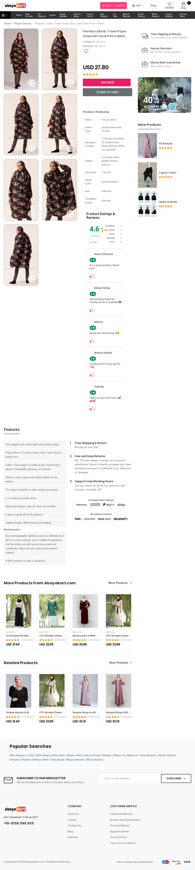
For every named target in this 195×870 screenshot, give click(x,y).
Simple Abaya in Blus (85, 712)
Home (19, 15)
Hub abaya (57, 759)
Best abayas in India (22, 755)
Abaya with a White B (86, 635)
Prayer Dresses (63, 15)
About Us (73, 814)
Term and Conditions (123, 843)
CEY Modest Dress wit (52, 635)
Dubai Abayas (141, 15)
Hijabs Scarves (168, 202)
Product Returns (120, 825)
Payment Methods (121, 814)
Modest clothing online (35, 759)
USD (138, 5)
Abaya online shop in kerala (83, 755)
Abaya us (119, 755)
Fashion (100, 41)
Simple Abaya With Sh (119, 712)
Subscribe (173, 778)
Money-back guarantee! (125, 820)
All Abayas (42, 15)
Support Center (119, 831)
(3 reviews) (27, 640)
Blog (153, 5)
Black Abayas (155, 15)
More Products (118, 582)
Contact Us (74, 825)
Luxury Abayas (169, 15)
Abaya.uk (132, 755)
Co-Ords (115, 15)
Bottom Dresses (126, 15)
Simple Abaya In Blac (19, 712)
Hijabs (53, 15)
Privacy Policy (118, 837)
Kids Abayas (104, 15)
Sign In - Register (114, 5)
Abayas (106, 755)
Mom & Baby (77, 15)
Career (72, 820)
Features (12, 429)
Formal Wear (183, 15)
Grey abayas (148, 755)
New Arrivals (29, 15)
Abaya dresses (75, 759)
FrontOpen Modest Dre (20, 635)
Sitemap (73, 837)
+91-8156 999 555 (19, 823)
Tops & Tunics (90, 15)
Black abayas (94, 759)
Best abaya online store (50, 755)
